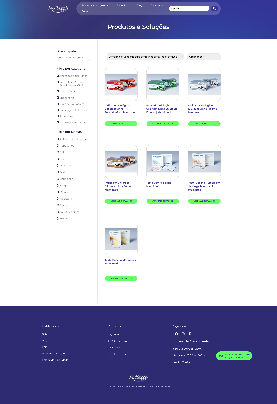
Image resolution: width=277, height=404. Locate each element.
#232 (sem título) (117, 341)
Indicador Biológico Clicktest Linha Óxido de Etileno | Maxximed (161, 109)
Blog (45, 340)
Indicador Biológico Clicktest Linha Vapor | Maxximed (119, 186)
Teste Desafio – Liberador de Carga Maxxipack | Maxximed (204, 186)
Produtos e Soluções (54, 353)
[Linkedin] (190, 334)
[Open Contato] (93, 11)
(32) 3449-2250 (181, 361)
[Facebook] (176, 334)
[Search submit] (214, 8)
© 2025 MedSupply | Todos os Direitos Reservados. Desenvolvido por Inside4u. (138, 386)
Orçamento (114, 334)
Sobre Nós (48, 334)
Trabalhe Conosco (118, 354)
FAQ (44, 347)
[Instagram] (183, 334)
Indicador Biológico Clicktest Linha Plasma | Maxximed (203, 109)
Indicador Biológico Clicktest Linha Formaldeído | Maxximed (120, 109)
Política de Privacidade (55, 360)
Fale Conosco (115, 347)
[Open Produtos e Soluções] (107, 5)
